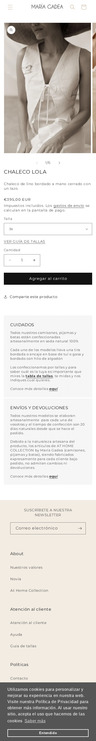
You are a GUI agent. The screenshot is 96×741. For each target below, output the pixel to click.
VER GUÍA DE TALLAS (24, 241)
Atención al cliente (28, 622)
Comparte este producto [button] (33, 296)
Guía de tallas (23, 646)
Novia (15, 579)
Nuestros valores (26, 567)
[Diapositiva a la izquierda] (36, 162)
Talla (8, 219)
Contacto (19, 678)
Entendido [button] (48, 733)
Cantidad (12, 250)
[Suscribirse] (80, 528)
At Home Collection (29, 590)
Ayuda (16, 634)
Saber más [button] (35, 721)
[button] (10, 7)
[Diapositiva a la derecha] (59, 162)
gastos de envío (69, 205)
